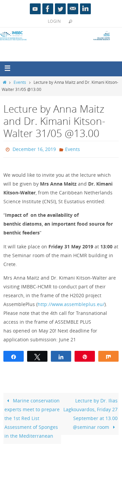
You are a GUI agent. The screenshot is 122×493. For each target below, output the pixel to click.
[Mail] (72, 8)
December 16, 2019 (34, 148)
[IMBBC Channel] (35, 8)
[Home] (4, 82)
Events (20, 82)
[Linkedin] (85, 8)
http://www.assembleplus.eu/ (71, 303)
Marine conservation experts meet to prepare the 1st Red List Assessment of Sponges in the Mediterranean (32, 417)
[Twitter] (60, 8)
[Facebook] (47, 8)
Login (54, 21)
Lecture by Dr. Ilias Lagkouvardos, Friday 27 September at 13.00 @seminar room (90, 412)
